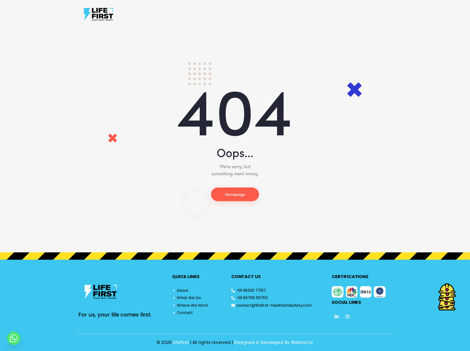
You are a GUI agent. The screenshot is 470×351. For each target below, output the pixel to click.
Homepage (235, 194)
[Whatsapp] (13, 338)
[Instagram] (348, 317)
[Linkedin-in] (336, 317)
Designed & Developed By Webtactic (273, 342)
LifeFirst (181, 342)
